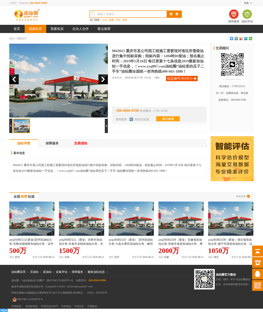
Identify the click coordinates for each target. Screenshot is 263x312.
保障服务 (121, 119)
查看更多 (241, 196)
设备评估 (61, 271)
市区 (118, 19)
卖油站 (47, 271)
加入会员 (168, 118)
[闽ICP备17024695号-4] (59, 280)
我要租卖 (57, 29)
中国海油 (66, 306)
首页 (17, 29)
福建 (111, 19)
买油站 (34, 271)
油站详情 (23, 143)
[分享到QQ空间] (236, 38)
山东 (104, 19)
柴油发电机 (31, 306)
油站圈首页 (18, 271)
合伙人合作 (80, 29)
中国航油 (92, 306)
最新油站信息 (96, 271)
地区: (12, 257)
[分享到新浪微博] (241, 38)
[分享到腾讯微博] (246, 38)
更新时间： (118, 77)
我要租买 (35, 29)
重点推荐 (104, 29)
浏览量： (149, 77)
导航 (246, 3)
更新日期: (37, 257)
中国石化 (79, 306)
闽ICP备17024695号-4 (30, 299)
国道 (124, 19)
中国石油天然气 (49, 306)
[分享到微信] (250, 38)
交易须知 (80, 143)
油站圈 (42, 15)
